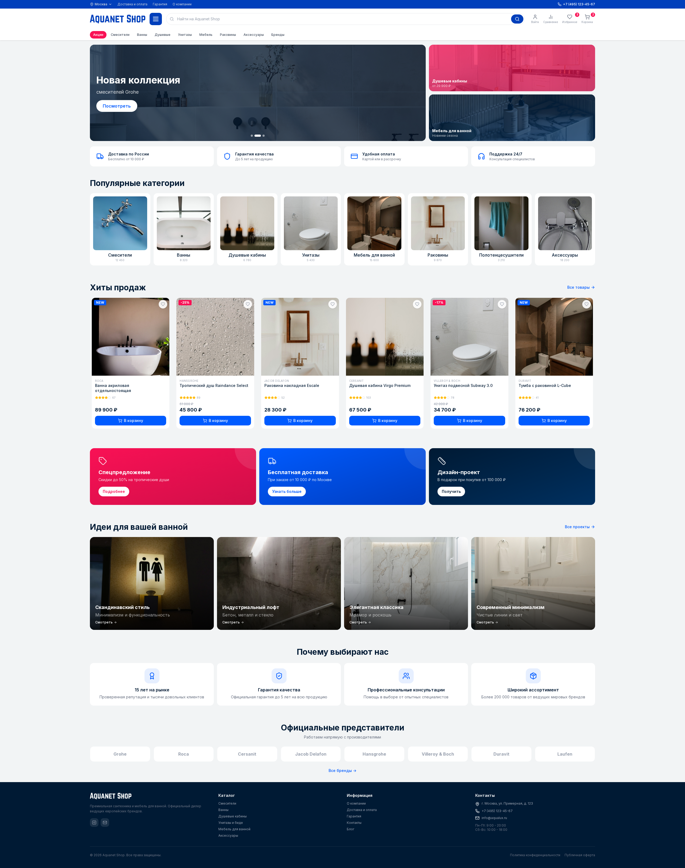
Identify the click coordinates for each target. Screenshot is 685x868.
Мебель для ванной (234, 829)
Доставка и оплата (132, 4)
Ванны (142, 35)
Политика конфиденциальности (535, 855)
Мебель (205, 35)
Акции (98, 35)
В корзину (133, 420)
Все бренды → (342, 770)
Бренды (277, 35)
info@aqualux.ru (494, 818)
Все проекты (577, 526)
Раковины (228, 35)
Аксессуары (253, 35)
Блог (350, 829)
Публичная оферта (580, 855)
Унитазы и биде (230, 823)
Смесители (120, 35)
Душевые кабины (232, 816)
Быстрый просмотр (133, 370)
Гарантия (160, 4)
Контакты (354, 823)
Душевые (162, 35)
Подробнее (115, 106)
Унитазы (185, 35)
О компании (182, 4)
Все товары (578, 287)
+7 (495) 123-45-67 (497, 811)
